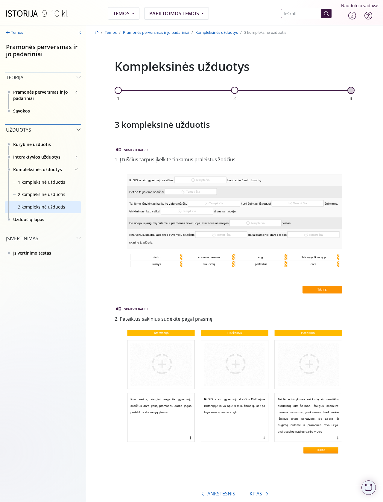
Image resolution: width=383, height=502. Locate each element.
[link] (37, 13)
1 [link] (118, 98)
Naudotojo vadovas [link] (360, 5)
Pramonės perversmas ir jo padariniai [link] (40, 95)
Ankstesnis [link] (221, 493)
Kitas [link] (256, 493)
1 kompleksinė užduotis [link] (41, 182)
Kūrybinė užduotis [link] (32, 144)
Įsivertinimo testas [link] (32, 253)
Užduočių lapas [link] (28, 219)
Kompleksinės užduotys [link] (37, 169)
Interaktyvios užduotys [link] (36, 157)
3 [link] (351, 98)
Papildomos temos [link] (174, 13)
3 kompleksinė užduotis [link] (41, 207)
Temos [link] (122, 13)
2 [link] (234, 98)
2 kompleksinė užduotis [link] (41, 194)
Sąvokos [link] (21, 111)
